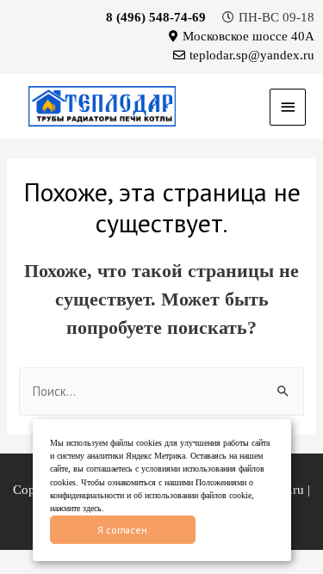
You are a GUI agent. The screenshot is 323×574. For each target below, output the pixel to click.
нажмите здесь (76, 508)
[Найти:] (161, 391)
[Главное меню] (288, 107)
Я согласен (122, 529)
